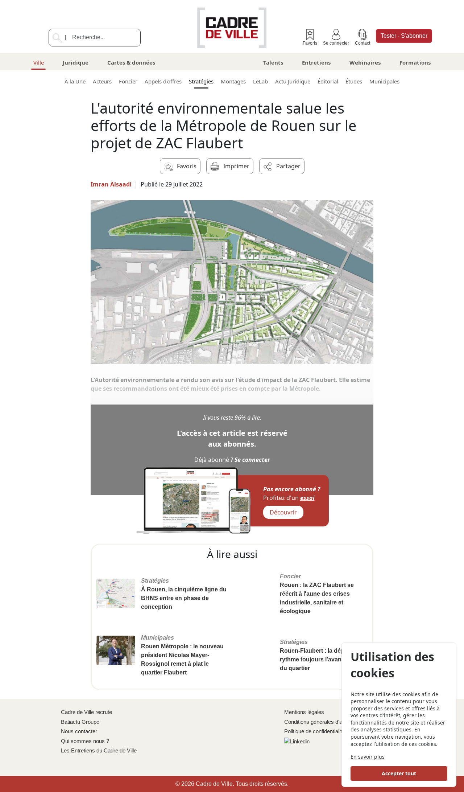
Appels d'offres (163, 81)
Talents (273, 62)
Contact (362, 43)
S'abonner (404, 36)
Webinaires (365, 62)
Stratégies (201, 81)
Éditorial (328, 81)
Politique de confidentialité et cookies (327, 731)
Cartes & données (131, 62)
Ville (38, 62)
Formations (415, 62)
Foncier (128, 81)
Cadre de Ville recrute (86, 712)
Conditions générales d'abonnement (326, 722)
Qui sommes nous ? (85, 741)
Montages (233, 81)
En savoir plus (368, 756)
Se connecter (336, 43)
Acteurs (102, 81)
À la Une (75, 81)
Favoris (310, 43)
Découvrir (283, 512)
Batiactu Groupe (80, 722)
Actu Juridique (292, 81)
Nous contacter (79, 731)
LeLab (260, 81)
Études (353, 81)
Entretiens (316, 62)
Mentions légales (304, 712)
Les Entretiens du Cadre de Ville (99, 750)
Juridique (75, 62)
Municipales (384, 81)
